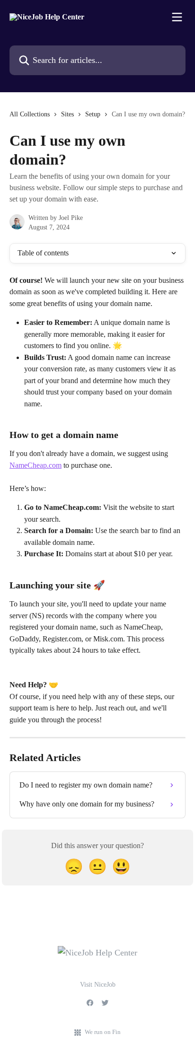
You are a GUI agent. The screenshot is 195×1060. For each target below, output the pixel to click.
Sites (67, 114)
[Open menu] (177, 17)
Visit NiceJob (97, 984)
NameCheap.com (35, 465)
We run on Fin (103, 1031)
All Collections (29, 114)
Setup (92, 114)
